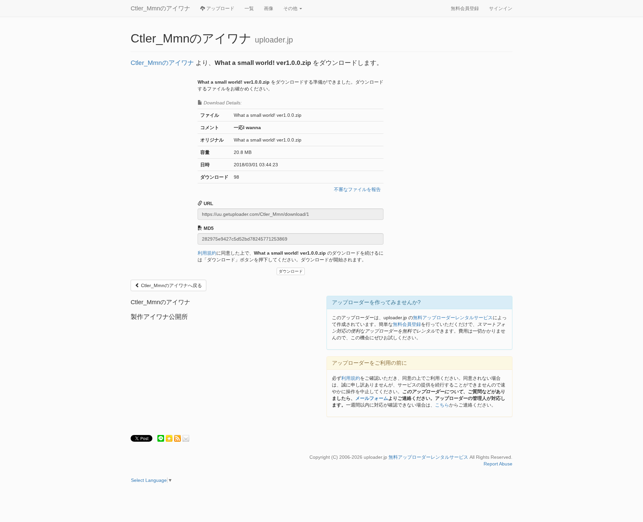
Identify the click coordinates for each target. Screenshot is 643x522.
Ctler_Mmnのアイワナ (160, 8)
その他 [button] (291, 8)
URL (207, 203)
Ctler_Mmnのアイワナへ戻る (171, 285)
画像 (268, 8)
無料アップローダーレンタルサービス (453, 317)
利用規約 (207, 253)
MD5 (208, 228)
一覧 (249, 8)
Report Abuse (498, 463)
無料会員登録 (465, 8)
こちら (442, 405)
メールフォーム (371, 398)
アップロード (219, 8)
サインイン (500, 8)
